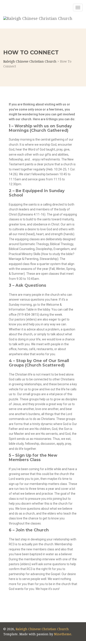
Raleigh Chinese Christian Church (42, 629)
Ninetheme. (63, 634)
